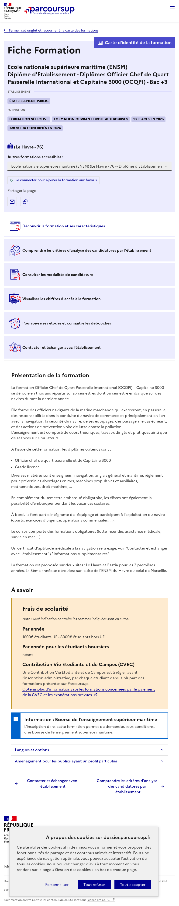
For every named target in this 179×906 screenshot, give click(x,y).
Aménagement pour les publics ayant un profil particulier (66, 761)
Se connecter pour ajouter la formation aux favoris (56, 180)
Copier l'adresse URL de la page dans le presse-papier (25, 201)
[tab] (89, 226)
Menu (172, 6)
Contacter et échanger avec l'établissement (52, 783)
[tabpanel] (89, 582)
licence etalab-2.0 (98, 900)
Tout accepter (132, 884)
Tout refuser (94, 884)
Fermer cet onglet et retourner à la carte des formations (53, 30)
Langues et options (32, 750)
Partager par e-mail (12, 201)
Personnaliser (57, 884)
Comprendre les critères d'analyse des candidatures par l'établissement (127, 786)
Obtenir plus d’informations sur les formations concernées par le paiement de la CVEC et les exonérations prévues (88, 692)
